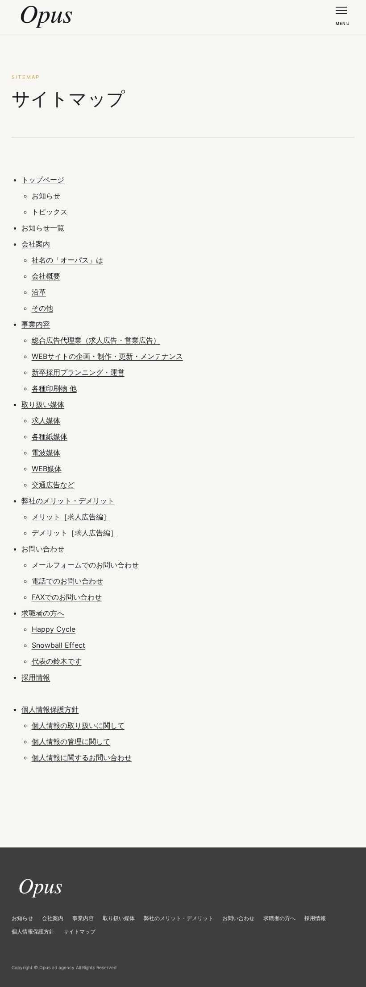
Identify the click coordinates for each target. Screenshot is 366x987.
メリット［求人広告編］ (71, 516)
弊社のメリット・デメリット (67, 500)
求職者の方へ (42, 613)
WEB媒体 (47, 468)
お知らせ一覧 (42, 227)
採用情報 (35, 677)
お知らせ (46, 195)
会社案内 (35, 243)
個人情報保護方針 (50, 709)
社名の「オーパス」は (67, 259)
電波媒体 (46, 452)
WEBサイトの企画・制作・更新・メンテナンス (107, 356)
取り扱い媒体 (42, 404)
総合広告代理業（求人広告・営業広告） (96, 340)
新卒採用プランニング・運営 (78, 372)
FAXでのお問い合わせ (67, 596)
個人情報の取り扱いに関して (78, 725)
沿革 (39, 292)
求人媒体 (46, 420)
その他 (42, 308)
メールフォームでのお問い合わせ (85, 564)
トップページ (42, 179)
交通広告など (53, 484)
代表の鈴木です (57, 661)
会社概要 (46, 275)
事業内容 (35, 324)
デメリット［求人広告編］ (74, 532)
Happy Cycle (53, 629)
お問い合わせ (42, 548)
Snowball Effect (58, 645)
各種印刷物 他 (54, 388)
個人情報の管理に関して (71, 741)
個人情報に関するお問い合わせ (82, 757)
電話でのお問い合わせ (67, 580)
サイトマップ (79, 931)
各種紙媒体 (49, 436)
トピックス (49, 211)
